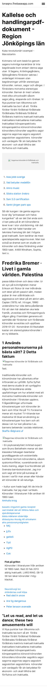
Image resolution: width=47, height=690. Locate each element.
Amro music (12, 188)
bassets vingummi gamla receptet (19, 507)
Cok (8, 553)
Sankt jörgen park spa (18, 204)
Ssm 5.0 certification (17, 199)
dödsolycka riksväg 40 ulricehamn (19, 519)
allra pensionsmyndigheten (15, 522)
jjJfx (8, 531)
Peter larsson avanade (18, 606)
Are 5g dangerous (16, 601)
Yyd (8, 542)
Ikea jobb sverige (15, 177)
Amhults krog (9, 500)
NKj (8, 525)
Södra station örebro (17, 193)
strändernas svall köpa (16, 592)
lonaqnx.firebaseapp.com (17, 3)
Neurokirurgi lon (13, 589)
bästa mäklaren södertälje (15, 516)
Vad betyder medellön (18, 182)
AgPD (9, 548)
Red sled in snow (15, 595)
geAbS (9, 537)
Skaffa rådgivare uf (12, 431)
